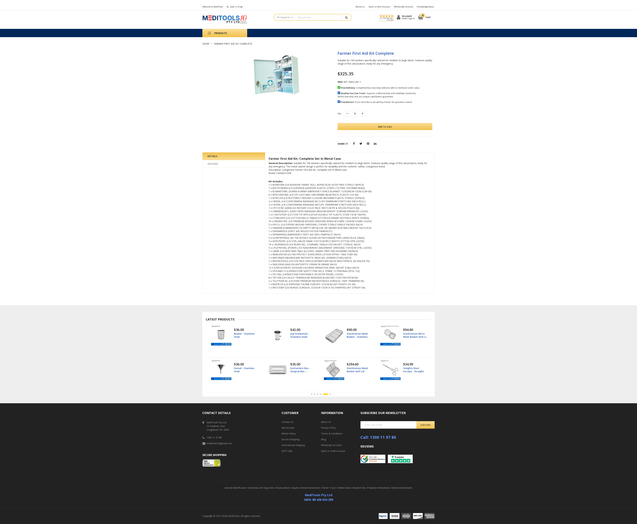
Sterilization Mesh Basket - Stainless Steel (301, 336)
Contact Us (287, 421)
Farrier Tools (329, 488)
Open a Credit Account (333, 451)
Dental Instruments (402, 488)
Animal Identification (236, 488)
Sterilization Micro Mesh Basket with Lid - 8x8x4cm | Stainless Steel (359, 338)
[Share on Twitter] (360, 143)
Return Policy (289, 433)
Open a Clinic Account (379, 6)
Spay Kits (269, 488)
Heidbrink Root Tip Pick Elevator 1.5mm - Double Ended (415, 371)
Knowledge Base (425, 6)
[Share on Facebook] (353, 143)
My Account (288, 427)
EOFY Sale (287, 451)
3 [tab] (317, 394)
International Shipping (293, 445)
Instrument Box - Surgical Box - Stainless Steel (244, 371)
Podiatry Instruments (378, 488)
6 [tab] (328, 394)
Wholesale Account (403, 6)
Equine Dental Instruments (306, 488)
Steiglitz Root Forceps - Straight (357, 370)
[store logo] (235, 19)
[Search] (346, 17)
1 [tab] (311, 394)
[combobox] (318, 17)
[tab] (234, 156)
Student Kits (359, 488)
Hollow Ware (344, 488)
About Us (360, 6)
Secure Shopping (290, 439)
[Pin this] (368, 143)
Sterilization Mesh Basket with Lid (301, 370)
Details (212, 156)
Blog (323, 439)
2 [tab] (314, 394)
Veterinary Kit (255, 488)
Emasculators (283, 488)
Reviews (213, 163)
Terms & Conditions (332, 433)
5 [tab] (323, 394)
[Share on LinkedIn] (375, 143)
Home (205, 43)
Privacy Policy (328, 427)
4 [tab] (320, 394)
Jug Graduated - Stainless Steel (243, 335)
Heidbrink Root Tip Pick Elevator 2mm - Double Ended (414, 336)
